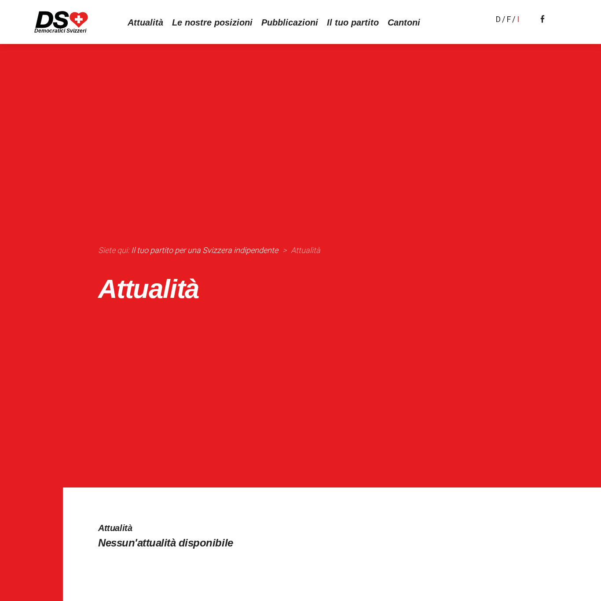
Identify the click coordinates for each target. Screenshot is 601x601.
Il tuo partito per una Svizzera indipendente (204, 250)
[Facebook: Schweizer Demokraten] (542, 18)
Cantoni (404, 22)
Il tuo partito (353, 22)
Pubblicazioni (289, 22)
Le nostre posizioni (212, 22)
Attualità (145, 22)
